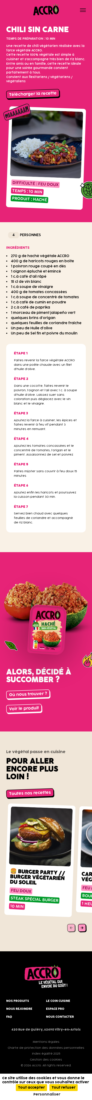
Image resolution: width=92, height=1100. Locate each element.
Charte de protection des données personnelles (46, 1047)
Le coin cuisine (58, 1001)
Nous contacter (60, 1016)
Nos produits (17, 1001)
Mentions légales (46, 1041)
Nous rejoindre (19, 1008)
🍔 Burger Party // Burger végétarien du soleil (37, 877)
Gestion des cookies (46, 1059)
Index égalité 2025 (46, 1053)
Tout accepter (31, 1087)
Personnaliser (46, 1094)
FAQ (9, 1016)
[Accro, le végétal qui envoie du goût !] (46, 10)
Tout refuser (64, 1087)
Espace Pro (55, 1008)
